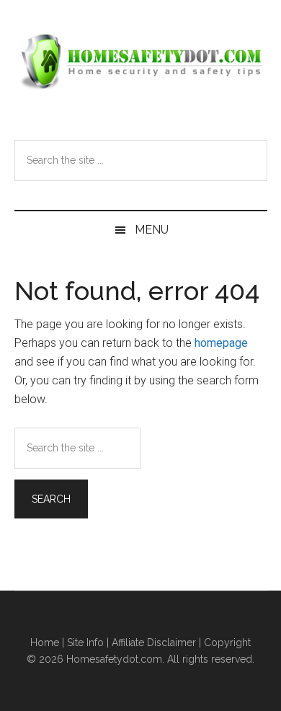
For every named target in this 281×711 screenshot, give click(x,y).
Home (44, 642)
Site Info (85, 642)
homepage (221, 343)
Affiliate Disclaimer (154, 642)
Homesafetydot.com (140, 61)
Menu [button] (152, 230)
